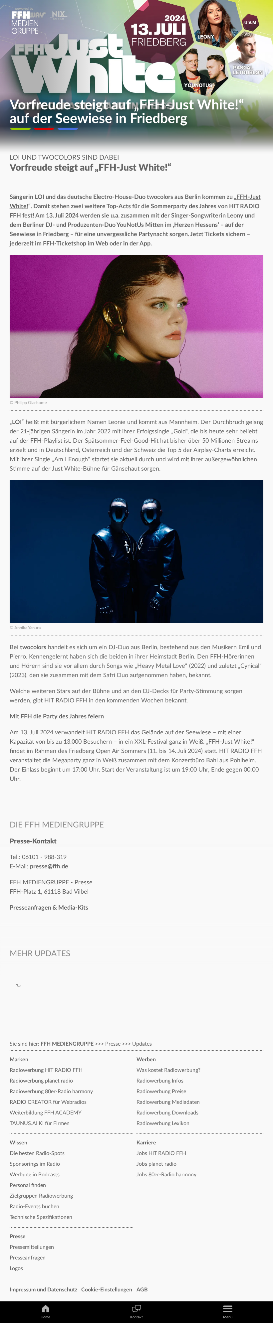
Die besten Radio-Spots (37, 1153)
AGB (142, 1289)
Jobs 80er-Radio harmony (166, 1174)
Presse (18, 1236)
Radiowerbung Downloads (167, 1112)
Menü (227, 1317)
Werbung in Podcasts (35, 1174)
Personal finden (28, 1185)
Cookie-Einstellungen (106, 1289)
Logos (16, 1268)
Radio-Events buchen (34, 1206)
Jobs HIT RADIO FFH (161, 1153)
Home (45, 1317)
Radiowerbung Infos (159, 1081)
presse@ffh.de (49, 867)
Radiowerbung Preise (161, 1091)
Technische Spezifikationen (41, 1217)
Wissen (18, 1142)
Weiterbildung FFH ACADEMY (46, 1112)
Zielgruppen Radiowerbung (41, 1196)
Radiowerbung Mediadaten (168, 1102)
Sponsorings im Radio (35, 1164)
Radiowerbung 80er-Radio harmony (51, 1091)
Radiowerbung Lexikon (162, 1123)
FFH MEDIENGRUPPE (67, 1044)
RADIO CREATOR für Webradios (48, 1102)
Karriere (146, 1142)
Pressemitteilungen (32, 1247)
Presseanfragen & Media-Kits (49, 908)
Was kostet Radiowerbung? (168, 1070)
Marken (19, 1059)
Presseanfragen (28, 1257)
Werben (146, 1059)
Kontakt (136, 1317)
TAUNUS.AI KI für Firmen (40, 1123)
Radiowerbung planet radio (41, 1081)
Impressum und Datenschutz (43, 1289)
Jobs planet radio (156, 1164)
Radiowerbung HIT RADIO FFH (46, 1070)
